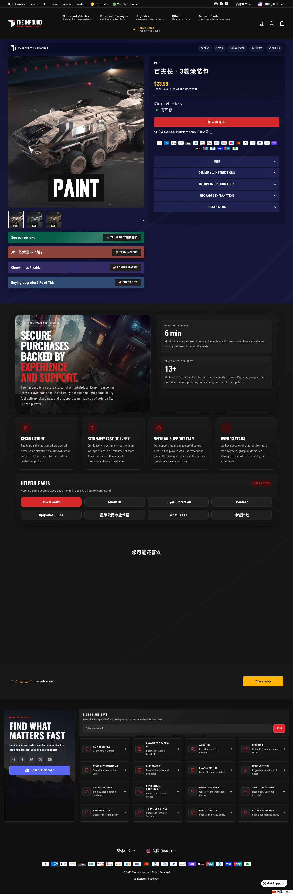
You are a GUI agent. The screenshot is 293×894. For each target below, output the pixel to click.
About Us (115, 502)
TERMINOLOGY (128, 252)
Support (33, 4)
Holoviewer (237, 48)
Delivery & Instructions (217, 173)
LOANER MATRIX (127, 267)
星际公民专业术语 (115, 515)
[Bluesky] (31, 759)
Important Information (217, 184)
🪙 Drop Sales (99, 4)
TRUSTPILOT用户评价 (124, 237)
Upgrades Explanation (217, 196)
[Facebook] (22, 759)
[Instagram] (13, 759)
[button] (282, 892)
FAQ (45, 4)
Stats (219, 48)
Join (279, 728)
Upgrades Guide (51, 515)
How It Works (16, 4)
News (55, 4)
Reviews (68, 4)
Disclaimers (217, 207)
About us (274, 48)
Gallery (257, 48)
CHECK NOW (130, 282)
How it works (51, 502)
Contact (242, 502)
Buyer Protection (178, 502)
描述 (217, 161)
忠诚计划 (242, 515)
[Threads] (40, 759)
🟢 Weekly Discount (125, 4)
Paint (158, 63)
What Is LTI (178, 515)
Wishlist (82, 4)
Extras (205, 48)
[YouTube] (50, 759)
